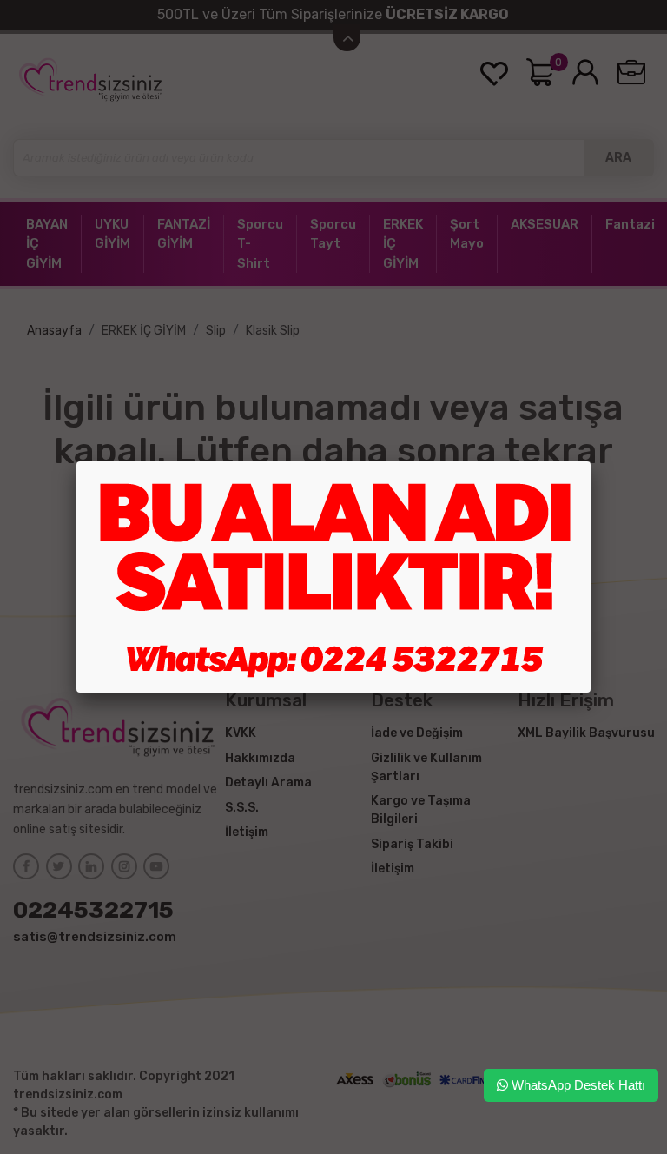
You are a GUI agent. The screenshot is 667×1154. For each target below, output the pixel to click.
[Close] (590, 461)
